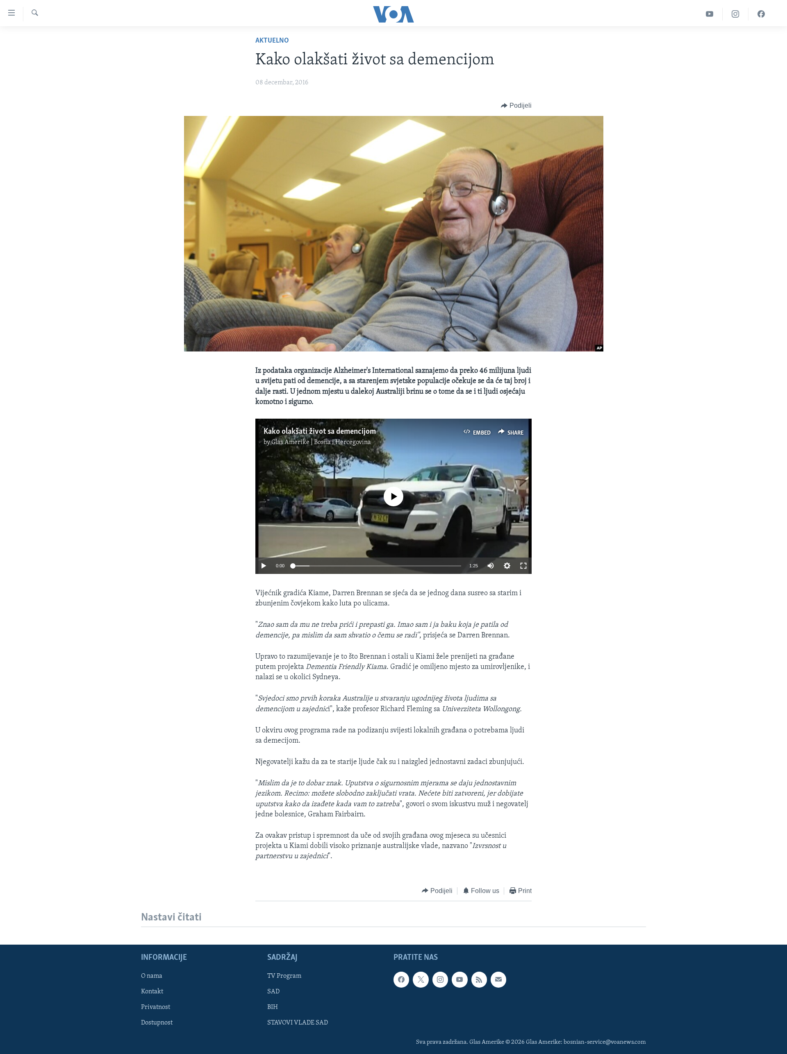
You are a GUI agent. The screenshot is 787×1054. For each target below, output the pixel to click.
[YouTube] (710, 14)
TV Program (284, 976)
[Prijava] (498, 979)
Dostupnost (157, 1023)
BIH (272, 1007)
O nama (151, 976)
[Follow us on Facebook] (401, 979)
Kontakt (152, 991)
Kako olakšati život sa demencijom (320, 432)
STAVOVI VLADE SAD (297, 1023)
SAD (273, 991)
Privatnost (155, 1007)
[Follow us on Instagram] (440, 979)
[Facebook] (761, 14)
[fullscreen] (523, 566)
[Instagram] (735, 14)
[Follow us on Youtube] (459, 979)
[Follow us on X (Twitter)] (420, 979)
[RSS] (479, 979)
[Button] (516, 105)
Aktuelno (272, 41)
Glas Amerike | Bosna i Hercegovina (321, 442)
